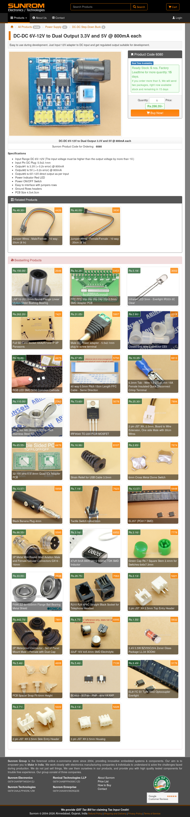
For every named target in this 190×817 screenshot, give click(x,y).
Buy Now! (156, 113)
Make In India (36, 764)
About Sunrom (106, 777)
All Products (28, 27)
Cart (174, 7)
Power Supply (55, 27)
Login (178, 18)
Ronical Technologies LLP (69, 777)
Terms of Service (152, 813)
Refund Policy (95, 813)
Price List (103, 781)
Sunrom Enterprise (64, 787)
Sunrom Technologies (22, 787)
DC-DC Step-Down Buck (88, 27)
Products (19, 18)
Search (140, 7)
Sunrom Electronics (20, 777)
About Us (41, 18)
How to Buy (104, 785)
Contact (60, 18)
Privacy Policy (135, 813)
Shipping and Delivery (115, 813)
